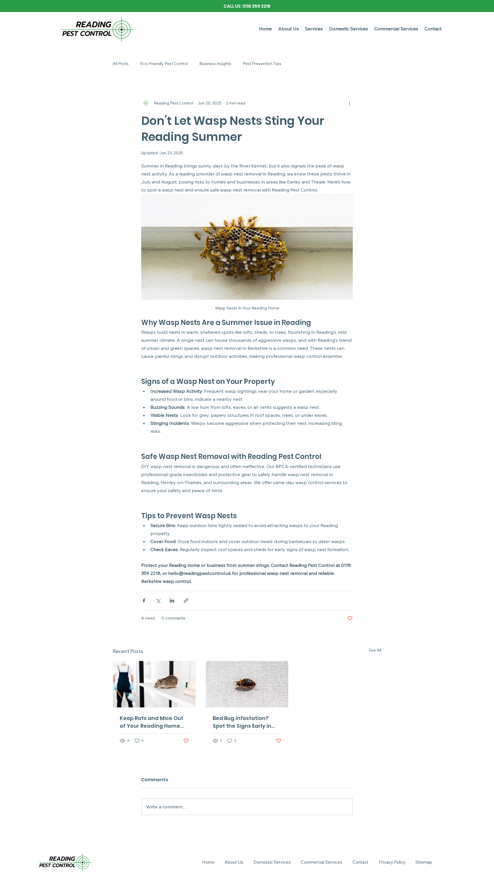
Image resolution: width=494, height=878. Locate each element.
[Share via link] (186, 600)
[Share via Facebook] (144, 600)
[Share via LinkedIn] (172, 600)
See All (375, 650)
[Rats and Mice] (154, 684)
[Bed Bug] (247, 684)
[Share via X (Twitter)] (158, 600)
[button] (314, 28)
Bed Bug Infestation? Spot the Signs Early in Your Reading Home (242, 722)
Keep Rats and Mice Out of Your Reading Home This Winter (151, 722)
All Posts (121, 63)
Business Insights (215, 63)
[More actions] (349, 103)
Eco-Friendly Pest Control (164, 63)
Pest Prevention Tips (262, 63)
